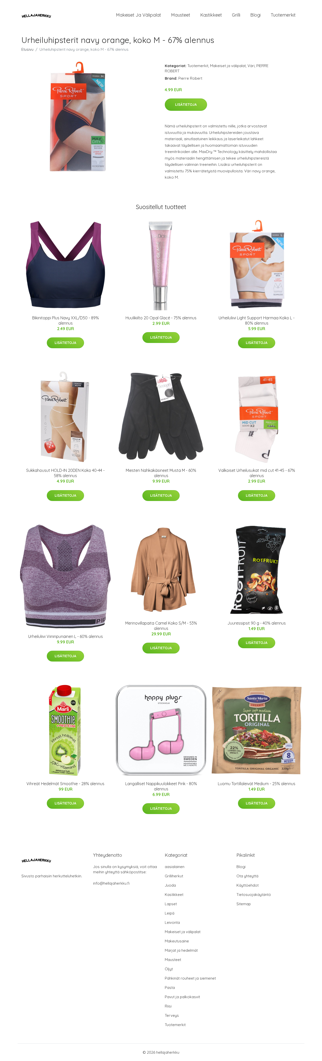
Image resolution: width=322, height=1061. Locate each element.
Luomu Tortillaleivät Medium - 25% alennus (256, 783)
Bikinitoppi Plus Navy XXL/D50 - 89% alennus (65, 320)
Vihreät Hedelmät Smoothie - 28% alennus (65, 783)
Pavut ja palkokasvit (182, 996)
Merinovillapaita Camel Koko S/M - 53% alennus (161, 626)
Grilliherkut (174, 876)
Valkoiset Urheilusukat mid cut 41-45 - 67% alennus (256, 473)
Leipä (169, 913)
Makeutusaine (177, 941)
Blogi (255, 15)
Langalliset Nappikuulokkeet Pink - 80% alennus (161, 786)
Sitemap (243, 903)
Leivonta (172, 922)
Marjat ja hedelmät (181, 950)
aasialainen (174, 866)
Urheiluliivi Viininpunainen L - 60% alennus (65, 636)
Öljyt (169, 969)
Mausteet (180, 15)
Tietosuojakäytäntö (253, 894)
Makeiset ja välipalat (138, 15)
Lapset (171, 903)
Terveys (172, 1015)
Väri (251, 65)
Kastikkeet (211, 15)
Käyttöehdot (247, 885)
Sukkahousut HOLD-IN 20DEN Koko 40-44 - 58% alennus (65, 473)
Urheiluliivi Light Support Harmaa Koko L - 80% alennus (257, 320)
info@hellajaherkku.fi (111, 883)
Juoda (170, 885)
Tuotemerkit (283, 15)
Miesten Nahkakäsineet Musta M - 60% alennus (161, 473)
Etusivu (27, 49)
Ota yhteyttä (247, 876)
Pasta (170, 987)
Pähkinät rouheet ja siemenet (190, 978)
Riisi (168, 1006)
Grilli (236, 15)
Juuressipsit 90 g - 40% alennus (256, 623)
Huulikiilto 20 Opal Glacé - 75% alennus (161, 317)
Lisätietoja (186, 104)
